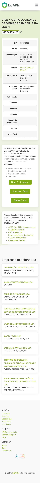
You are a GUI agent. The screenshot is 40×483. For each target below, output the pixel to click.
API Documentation (10, 432)
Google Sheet (20, 200)
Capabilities (7, 419)
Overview (6, 413)
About (4, 445)
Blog (3, 448)
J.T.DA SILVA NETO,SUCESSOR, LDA (19, 324)
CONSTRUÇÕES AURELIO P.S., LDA (19, 267)
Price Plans (6, 421)
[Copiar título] (9, 27)
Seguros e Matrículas (17, 238)
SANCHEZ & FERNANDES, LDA (17, 294)
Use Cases (6, 424)
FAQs (4, 437)
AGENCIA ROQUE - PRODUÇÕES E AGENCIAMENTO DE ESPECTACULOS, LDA (20, 381)
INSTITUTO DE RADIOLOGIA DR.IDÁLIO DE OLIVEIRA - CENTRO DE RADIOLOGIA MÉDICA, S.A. (20, 363)
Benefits (5, 416)
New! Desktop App (20, 182)
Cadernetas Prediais (16, 240)
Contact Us (6, 450)
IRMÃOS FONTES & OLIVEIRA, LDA (18, 282)
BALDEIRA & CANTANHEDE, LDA (17, 348)
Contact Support (9, 435)
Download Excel (20, 191)
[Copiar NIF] (21, 32)
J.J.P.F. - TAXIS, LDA (12, 336)
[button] (36, 5)
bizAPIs (15, 473)
